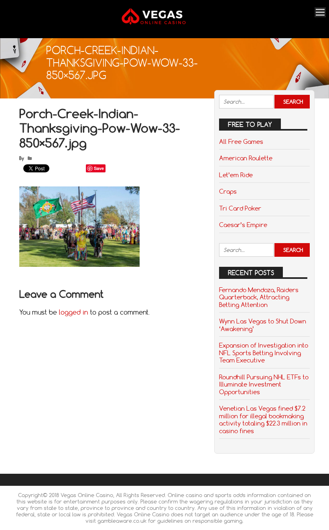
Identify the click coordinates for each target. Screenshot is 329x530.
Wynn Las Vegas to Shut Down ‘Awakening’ (262, 324)
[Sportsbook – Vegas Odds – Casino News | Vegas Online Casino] (161, 23)
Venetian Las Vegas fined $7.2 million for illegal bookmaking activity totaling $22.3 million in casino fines (263, 419)
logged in (73, 312)
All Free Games (241, 141)
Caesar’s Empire (243, 225)
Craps (228, 191)
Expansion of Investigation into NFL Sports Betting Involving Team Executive (263, 352)
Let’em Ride (236, 175)
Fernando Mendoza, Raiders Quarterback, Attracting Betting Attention (259, 297)
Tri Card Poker (240, 208)
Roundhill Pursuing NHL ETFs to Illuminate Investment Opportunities (264, 384)
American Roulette (245, 158)
